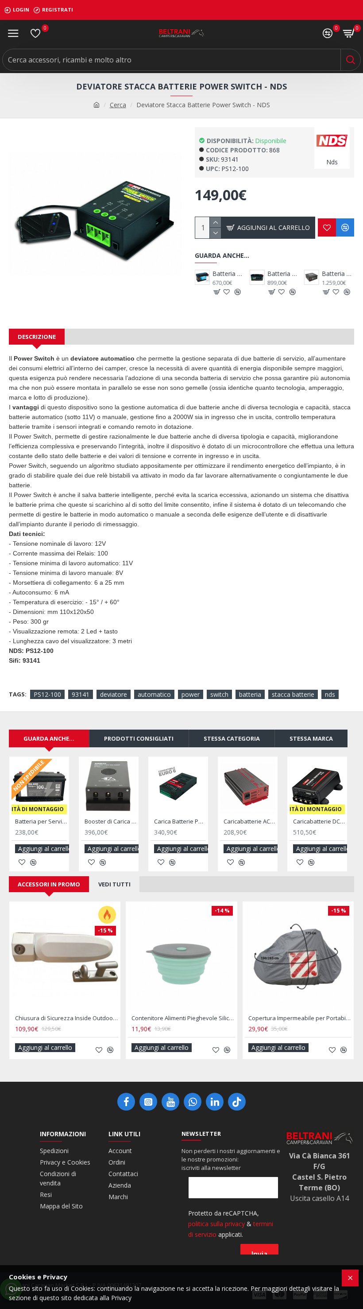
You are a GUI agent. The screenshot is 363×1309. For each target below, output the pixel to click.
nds (330, 694)
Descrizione (37, 337)
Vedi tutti (114, 884)
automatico (154, 694)
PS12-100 (47, 694)
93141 (80, 694)
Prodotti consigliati (139, 738)
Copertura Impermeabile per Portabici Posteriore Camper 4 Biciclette (82, 1018)
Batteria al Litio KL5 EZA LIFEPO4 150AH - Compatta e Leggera (283, 274)
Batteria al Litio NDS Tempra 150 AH (319, 821)
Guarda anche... (48, 738)
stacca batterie (293, 694)
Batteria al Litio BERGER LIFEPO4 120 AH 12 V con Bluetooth (228, 274)
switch (219, 694)
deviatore (113, 694)
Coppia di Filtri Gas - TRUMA (183, 1018)
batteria (250, 694)
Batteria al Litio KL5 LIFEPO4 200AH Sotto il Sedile (338, 274)
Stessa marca (311, 738)
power (191, 694)
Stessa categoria (232, 738)
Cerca (118, 105)
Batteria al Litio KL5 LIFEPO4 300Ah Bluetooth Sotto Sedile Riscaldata (249, 821)
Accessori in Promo (49, 884)
